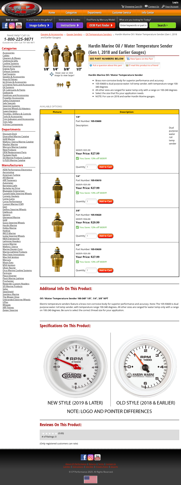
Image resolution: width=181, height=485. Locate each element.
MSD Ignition (9, 265)
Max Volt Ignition (11, 257)
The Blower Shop (11, 296)
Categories (71, 12)
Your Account (171, 6)
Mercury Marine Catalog (15, 146)
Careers (66, 466)
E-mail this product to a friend (143, 65)
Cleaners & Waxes (12, 58)
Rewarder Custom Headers (16, 283)
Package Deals (10, 154)
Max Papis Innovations (14, 254)
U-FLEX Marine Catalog (14, 160)
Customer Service (121, 12)
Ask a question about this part (107, 65)
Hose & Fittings (10, 79)
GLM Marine (9, 139)
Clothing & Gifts (10, 60)
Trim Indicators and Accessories (18, 119)
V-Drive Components (13, 124)
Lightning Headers (12, 241)
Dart (5, 206)
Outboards (8, 92)
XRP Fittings (8, 307)
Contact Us (153, 6)
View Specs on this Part (141, 58)
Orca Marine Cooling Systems (17, 270)
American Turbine (11, 174)
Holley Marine (9, 227)
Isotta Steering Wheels (14, 235)
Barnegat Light (10, 185)
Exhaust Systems (11, 71)
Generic (6, 214)
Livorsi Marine (10, 243)
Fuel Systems (9, 73)
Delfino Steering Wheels (14, 209)
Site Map (90, 466)
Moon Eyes (8, 262)
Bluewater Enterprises (14, 190)
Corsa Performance (12, 201)
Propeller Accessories (13, 97)
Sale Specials (9, 103)
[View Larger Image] (64, 59)
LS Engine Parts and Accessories (18, 84)
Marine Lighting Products (15, 251)
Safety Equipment (11, 100)
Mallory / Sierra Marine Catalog (18, 141)
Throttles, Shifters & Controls (17, 113)
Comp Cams (9, 198)
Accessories (8, 52)
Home (52, 12)
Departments (95, 12)
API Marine (8, 177)
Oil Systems (8, 87)
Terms (101, 464)
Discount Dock (10, 133)
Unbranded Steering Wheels (16, 299)
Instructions (77, 466)
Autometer (8, 182)
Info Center (148, 12)
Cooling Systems (11, 63)
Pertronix (7, 272)
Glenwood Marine (11, 217)
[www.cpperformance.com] (22, 9)
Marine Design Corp (12, 249)
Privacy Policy (102, 466)
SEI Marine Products (12, 286)
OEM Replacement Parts (15, 152)
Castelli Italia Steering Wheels (17, 193)
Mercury (7, 259)
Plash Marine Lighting (13, 278)
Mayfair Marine (10, 144)
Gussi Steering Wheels (14, 222)
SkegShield (8, 291)
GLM (5, 219)
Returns (92, 464)
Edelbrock (7, 212)
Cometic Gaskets (11, 196)
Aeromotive (8, 172)
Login (175, 2)
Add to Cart (105, 167)
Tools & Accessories (12, 116)
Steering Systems (11, 105)
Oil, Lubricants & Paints (14, 89)
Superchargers (10, 111)
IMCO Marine (9, 233)
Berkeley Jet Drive (11, 188)
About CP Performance (76, 464)
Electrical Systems (12, 66)
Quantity (80, 166)
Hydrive (6, 230)
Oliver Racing (9, 267)
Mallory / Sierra (10, 246)
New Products (9, 149)
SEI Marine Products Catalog (17, 157)
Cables (6, 55)
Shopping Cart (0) (133, 6)
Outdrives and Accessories (16, 95)
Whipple (7, 304)
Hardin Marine (10, 225)
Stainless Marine (11, 294)
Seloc (5, 288)
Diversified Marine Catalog (16, 136)
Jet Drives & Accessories (15, 81)
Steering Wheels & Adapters (16, 108)
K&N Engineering (11, 238)
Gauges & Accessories (14, 76)
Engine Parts (9, 68)
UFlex (5, 302)
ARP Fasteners (10, 180)
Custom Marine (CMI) (13, 204)
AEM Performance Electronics (17, 169)
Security (114, 466)
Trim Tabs (8, 121)
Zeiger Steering (10, 310)
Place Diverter (10, 275)
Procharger (8, 280)
